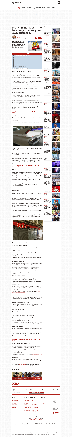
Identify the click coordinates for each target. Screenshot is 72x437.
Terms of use (32, 419)
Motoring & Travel (43, 8)
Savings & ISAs (53, 8)
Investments (34, 411)
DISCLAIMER (14, 407)
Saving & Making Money (33, 7)
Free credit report (35, 408)
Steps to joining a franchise (21, 66)
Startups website (22, 364)
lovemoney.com (35, 418)
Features (58, 7)
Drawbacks (17, 64)
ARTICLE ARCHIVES (15, 401)
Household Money (18, 8)
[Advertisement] (36, 17)
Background (18, 59)
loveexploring (43, 401)
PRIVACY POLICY (14, 404)
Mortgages (26, 403)
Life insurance (26, 404)
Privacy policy (36, 419)
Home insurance (34, 405)
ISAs (32, 400)
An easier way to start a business (22, 55)
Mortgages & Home (29, 8)
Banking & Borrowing (23, 8)
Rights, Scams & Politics (38, 8)
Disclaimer (40, 419)
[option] (13, 376)
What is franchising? (20, 57)
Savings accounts (27, 406)
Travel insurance (35, 407)
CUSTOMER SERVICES (15, 400)
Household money (20, 36)
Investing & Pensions (48, 8)
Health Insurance (35, 410)
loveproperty (43, 403)
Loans (25, 401)
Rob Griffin (18, 37)
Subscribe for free (36, 392)
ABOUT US (13, 409)
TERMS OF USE (14, 403)
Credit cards (26, 400)
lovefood (42, 400)
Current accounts (27, 407)
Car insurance (34, 404)
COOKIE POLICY (14, 406)
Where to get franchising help (22, 68)
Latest (14, 7)
